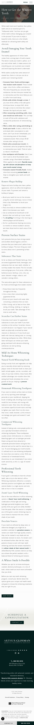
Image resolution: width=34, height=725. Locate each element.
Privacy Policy (19, 697)
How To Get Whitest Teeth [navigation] (17, 18)
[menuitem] (15, 653)
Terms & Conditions (10, 697)
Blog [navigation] (7, 18)
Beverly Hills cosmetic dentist (12, 678)
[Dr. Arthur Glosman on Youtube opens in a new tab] (18, 653)
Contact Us (17, 622)
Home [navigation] (3, 18)
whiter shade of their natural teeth (16, 548)
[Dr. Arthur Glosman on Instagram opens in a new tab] (15, 653)
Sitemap (27, 697)
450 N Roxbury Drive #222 (17, 664)
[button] (2, 718)
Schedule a (17, 616)
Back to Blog (7, 596)
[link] (17, 650)
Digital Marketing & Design (18, 703)
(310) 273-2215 (24, 717)
